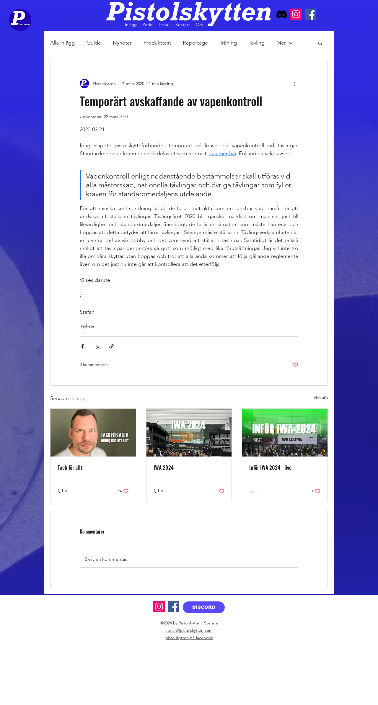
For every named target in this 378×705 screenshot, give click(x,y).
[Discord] (281, 14)
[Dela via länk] (111, 346)
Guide (94, 43)
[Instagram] (296, 14)
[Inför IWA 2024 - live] (285, 433)
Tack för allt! (71, 467)
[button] (320, 43)
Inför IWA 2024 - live (270, 467)
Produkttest (157, 43)
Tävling (257, 43)
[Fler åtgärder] (294, 83)
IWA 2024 (164, 467)
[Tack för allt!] (93, 433)
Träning (228, 43)
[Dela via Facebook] (82, 346)
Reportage (195, 43)
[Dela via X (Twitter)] (97, 346)
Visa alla (321, 397)
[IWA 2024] (189, 433)
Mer (281, 43)
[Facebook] (310, 14)
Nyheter (122, 43)
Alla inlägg (62, 43)
